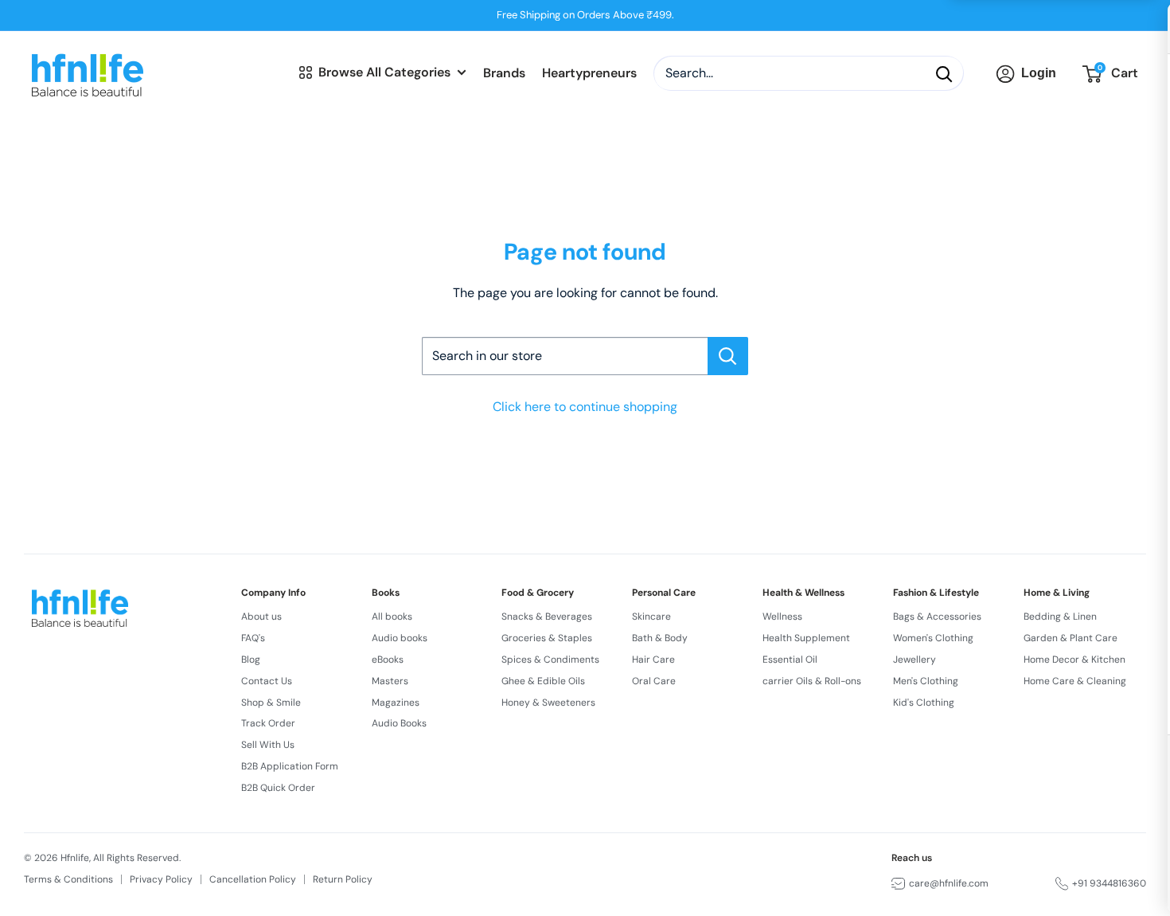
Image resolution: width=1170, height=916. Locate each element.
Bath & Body (660, 638)
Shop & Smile (271, 702)
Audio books (399, 638)
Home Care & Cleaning (1075, 681)
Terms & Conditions (68, 879)
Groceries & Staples (546, 638)
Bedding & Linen (1060, 616)
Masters (390, 681)
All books (392, 616)
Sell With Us (267, 744)
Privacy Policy (161, 879)
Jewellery (914, 659)
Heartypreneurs (589, 73)
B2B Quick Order (278, 787)
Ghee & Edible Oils (543, 681)
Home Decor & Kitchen (1074, 659)
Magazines (395, 702)
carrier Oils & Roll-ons (811, 681)
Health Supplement (806, 638)
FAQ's (253, 638)
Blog (250, 659)
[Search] (944, 74)
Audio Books (399, 723)
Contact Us (266, 681)
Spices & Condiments (550, 659)
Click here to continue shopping (585, 406)
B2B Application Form (289, 766)
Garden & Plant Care (1070, 638)
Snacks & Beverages (546, 616)
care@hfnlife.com (949, 883)
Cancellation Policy (252, 879)
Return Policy (342, 879)
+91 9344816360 (1109, 883)
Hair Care (653, 659)
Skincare (651, 616)
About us (261, 616)
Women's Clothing (933, 638)
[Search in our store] (728, 356)
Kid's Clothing (923, 702)
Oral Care (654, 681)
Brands (504, 73)
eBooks (388, 659)
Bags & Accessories (937, 616)
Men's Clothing (925, 681)
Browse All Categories (384, 72)
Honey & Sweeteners (548, 702)
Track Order (268, 723)
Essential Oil (789, 659)
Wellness (782, 616)
